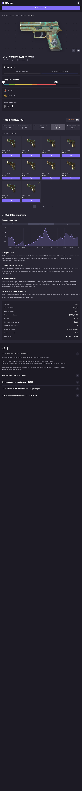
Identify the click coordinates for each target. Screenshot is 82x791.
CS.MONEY (5, 15)
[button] (41, 90)
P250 (17, 15)
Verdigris (23, 15)
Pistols (12, 15)
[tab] (15, 224)
